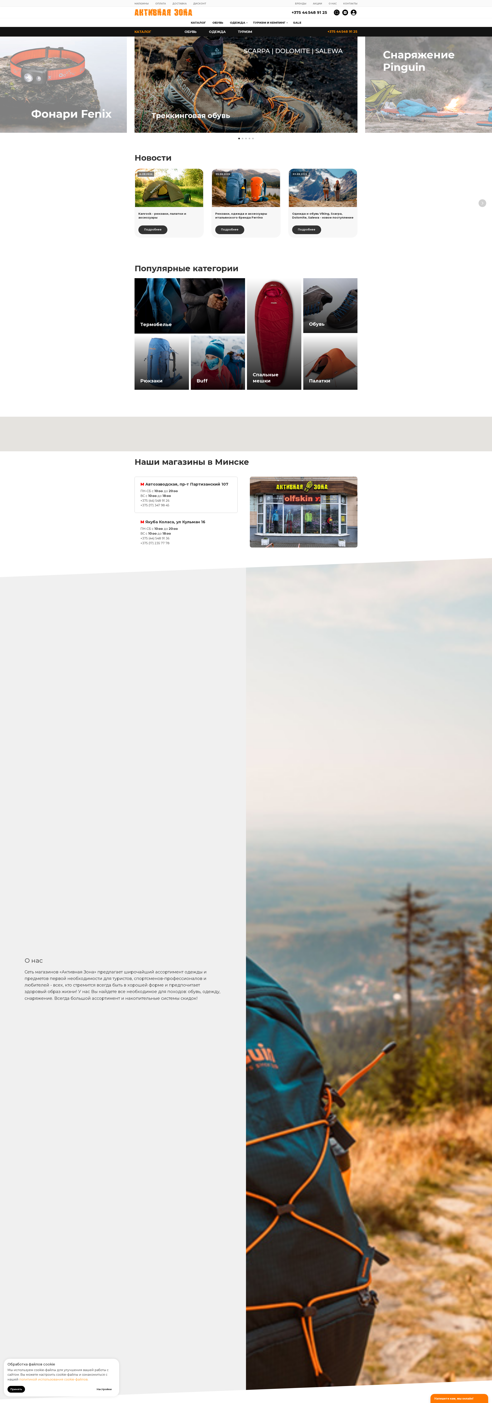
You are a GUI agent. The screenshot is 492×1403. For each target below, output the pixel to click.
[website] (337, 12)
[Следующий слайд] (484, 84)
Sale (297, 22)
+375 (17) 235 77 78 (155, 543)
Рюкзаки (151, 381)
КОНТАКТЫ (350, 3)
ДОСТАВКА (179, 3)
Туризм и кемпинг (269, 22)
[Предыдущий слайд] (8, 84)
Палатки (319, 381)
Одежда (237, 22)
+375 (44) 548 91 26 (154, 500)
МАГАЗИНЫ (142, 3)
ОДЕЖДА (217, 32)
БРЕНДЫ (300, 3)
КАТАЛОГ (143, 32)
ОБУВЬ (190, 32)
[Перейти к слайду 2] (242, 138)
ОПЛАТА (160, 3)
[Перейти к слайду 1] (239, 138)
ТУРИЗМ (245, 32)
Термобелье (156, 324)
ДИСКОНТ (199, 3)
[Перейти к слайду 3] (246, 138)
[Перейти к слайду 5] (253, 138)
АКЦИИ (317, 3)
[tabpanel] (303, 512)
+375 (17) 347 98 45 (154, 505)
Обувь (217, 22)
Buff (202, 381)
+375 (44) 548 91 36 (154, 538)
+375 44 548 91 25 (309, 12)
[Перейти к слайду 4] (249, 138)
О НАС (333, 3)
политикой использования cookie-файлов (53, 1379)
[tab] (186, 495)
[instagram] (345, 12)
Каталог (198, 22)
